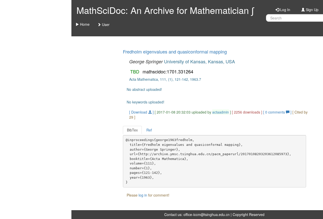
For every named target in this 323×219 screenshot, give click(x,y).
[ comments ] (277, 112)
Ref (149, 129)
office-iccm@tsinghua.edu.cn (206, 214)
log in (143, 195)
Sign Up (311, 9)
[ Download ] (141, 112)
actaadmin (220, 112)
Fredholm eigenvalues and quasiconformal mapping (175, 51)
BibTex (132, 129)
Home (84, 24)
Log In (284, 9)
